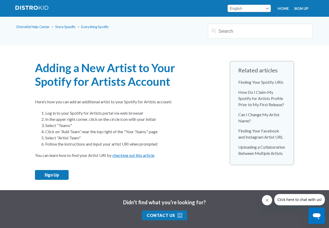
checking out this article (133, 155)
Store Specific (65, 27)
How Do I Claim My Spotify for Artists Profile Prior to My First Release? (261, 98)
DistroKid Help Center (33, 27)
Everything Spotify (95, 27)
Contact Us (161, 215)
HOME (283, 8)
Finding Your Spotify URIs (261, 82)
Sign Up (301, 8)
